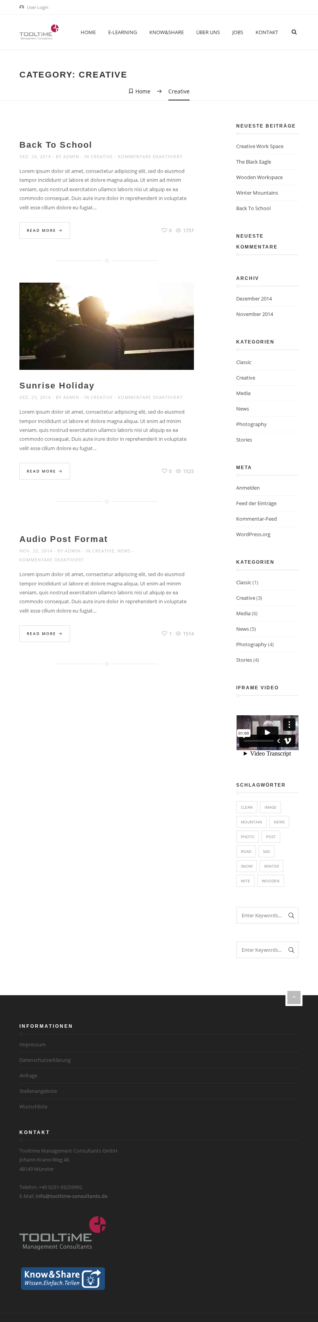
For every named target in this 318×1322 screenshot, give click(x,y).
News (124, 551)
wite (245, 881)
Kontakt (267, 32)
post (271, 836)
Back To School (55, 145)
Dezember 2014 (254, 298)
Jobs (237, 32)
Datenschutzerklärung (45, 1059)
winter (271, 866)
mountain (251, 822)
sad (266, 851)
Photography (251, 424)
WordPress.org (253, 534)
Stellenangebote (38, 1090)
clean (247, 807)
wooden (271, 881)
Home (88, 32)
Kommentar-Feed (256, 518)
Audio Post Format (63, 539)
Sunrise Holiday (57, 385)
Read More (42, 230)
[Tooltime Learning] (39, 32)
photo (247, 836)
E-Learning (122, 32)
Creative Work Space (259, 146)
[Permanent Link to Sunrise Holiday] (107, 335)
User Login (37, 7)
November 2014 (254, 314)
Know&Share (166, 32)
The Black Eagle (253, 161)
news (279, 822)
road (246, 851)
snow (246, 866)
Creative (102, 156)
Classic (243, 362)
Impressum (32, 1044)
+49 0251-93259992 (60, 1187)
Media (243, 393)
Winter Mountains (257, 192)
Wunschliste (33, 1106)
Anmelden (248, 487)
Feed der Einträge (256, 503)
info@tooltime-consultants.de (71, 1196)
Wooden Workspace (259, 177)
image (270, 807)
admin (71, 156)
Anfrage (28, 1075)
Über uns (208, 32)
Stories (244, 439)
